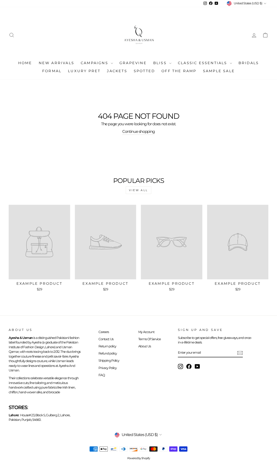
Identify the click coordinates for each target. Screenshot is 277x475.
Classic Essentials (203, 63)
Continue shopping (138, 131)
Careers (103, 332)
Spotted (144, 71)
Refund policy (107, 353)
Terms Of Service (149, 339)
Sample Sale (219, 71)
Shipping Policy (108, 360)
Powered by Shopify (138, 458)
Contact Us (105, 339)
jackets (117, 71)
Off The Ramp (178, 71)
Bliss (160, 63)
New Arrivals (56, 63)
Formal (51, 71)
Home (25, 63)
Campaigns (95, 63)
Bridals (248, 63)
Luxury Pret (84, 71)
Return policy (107, 346)
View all (138, 190)
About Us (144, 346)
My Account (146, 332)
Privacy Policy (107, 368)
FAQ (101, 375)
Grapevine (133, 63)
